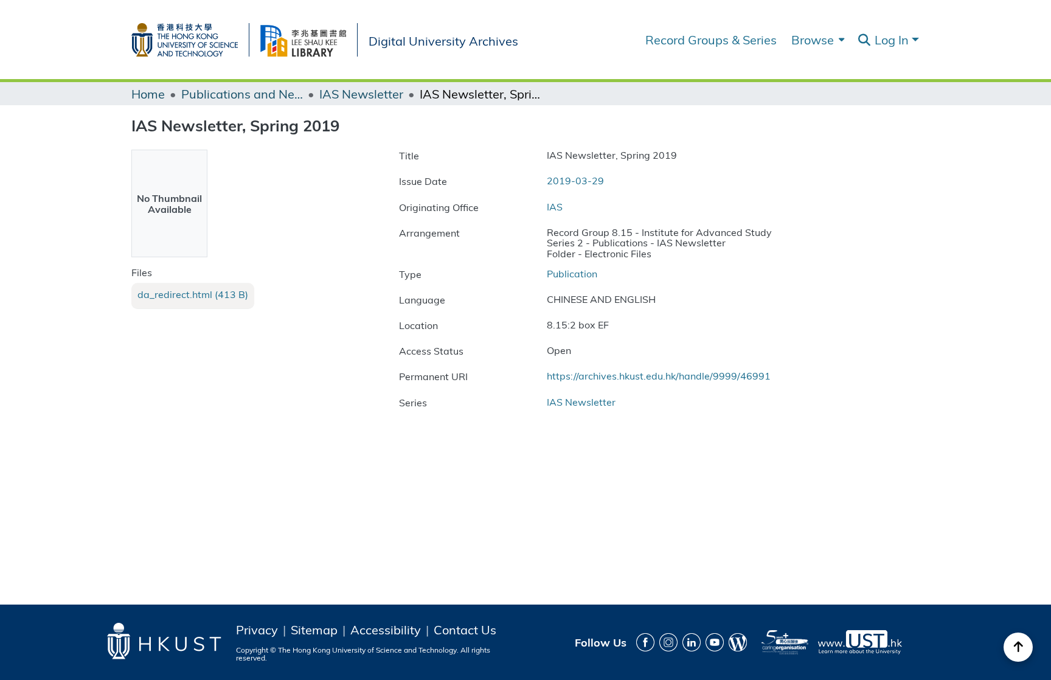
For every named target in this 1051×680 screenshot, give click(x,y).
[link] (192, 294)
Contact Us (465, 629)
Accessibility (385, 629)
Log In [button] (893, 39)
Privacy (257, 629)
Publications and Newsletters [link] (242, 93)
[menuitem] (816, 39)
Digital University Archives (443, 40)
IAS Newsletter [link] (361, 93)
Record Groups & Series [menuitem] (711, 39)
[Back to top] (1018, 647)
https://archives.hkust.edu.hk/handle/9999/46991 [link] (659, 375)
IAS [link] (555, 206)
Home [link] (148, 93)
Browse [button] (812, 39)
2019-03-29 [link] (575, 180)
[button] (864, 40)
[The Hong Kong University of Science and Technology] (190, 37)
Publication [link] (572, 273)
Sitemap (314, 629)
